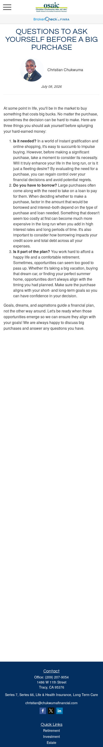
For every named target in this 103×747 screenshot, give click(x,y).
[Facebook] (43, 711)
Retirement (51, 730)
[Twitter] (51, 711)
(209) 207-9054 (57, 677)
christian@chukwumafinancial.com (51, 702)
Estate (51, 742)
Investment (51, 736)
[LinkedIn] (59, 711)
